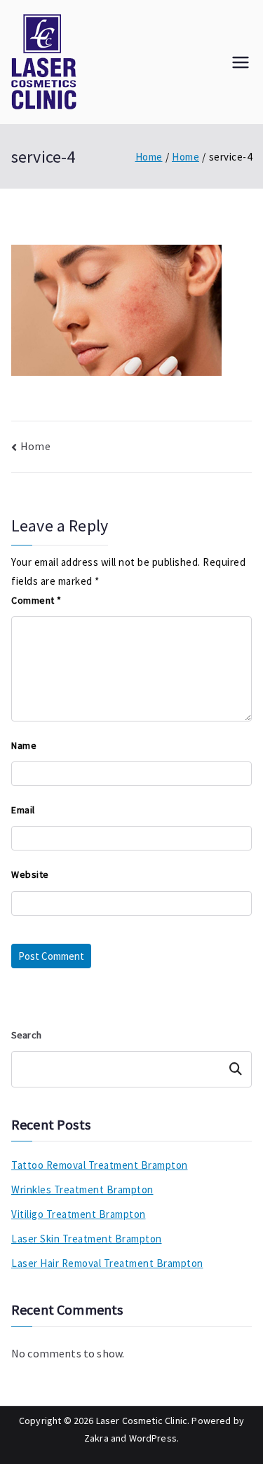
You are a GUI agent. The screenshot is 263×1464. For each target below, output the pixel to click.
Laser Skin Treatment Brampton (86, 1238)
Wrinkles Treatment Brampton (82, 1189)
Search (26, 1035)
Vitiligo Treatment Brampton (78, 1214)
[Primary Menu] (240, 62)
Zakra (96, 1438)
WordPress (153, 1438)
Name (23, 745)
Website (30, 874)
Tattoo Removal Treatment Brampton (99, 1165)
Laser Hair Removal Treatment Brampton (107, 1263)
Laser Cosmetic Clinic (141, 1420)
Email (23, 810)
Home (35, 446)
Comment (36, 600)
